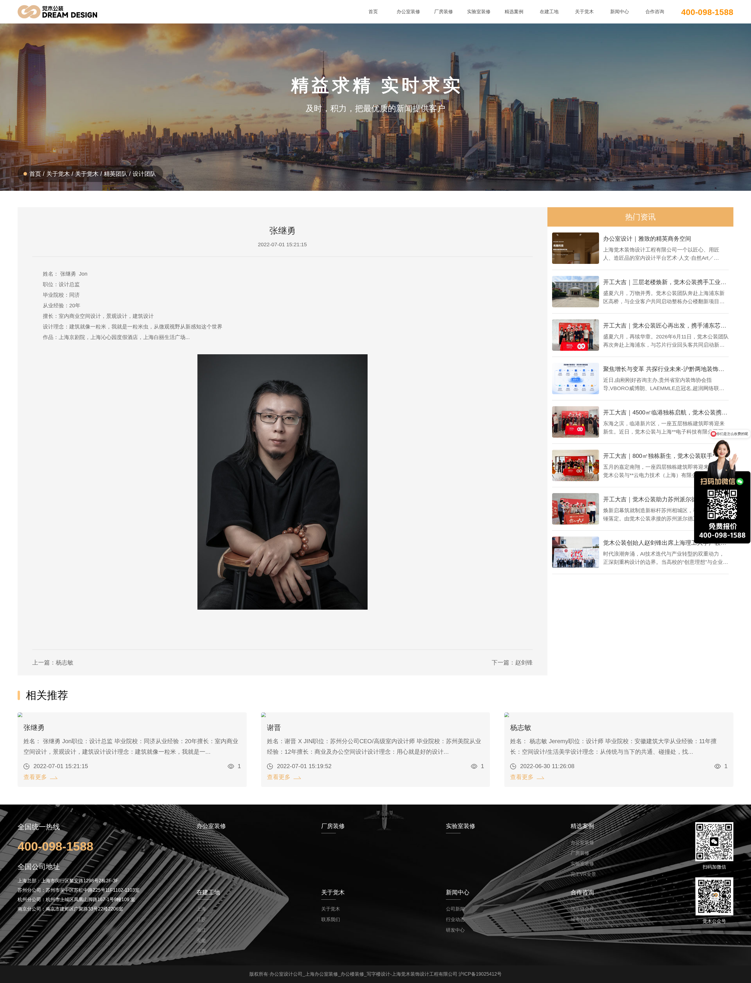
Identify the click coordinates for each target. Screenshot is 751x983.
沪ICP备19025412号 (480, 974)
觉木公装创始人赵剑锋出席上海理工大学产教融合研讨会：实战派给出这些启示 (666, 542)
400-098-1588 (707, 11)
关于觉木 (58, 174)
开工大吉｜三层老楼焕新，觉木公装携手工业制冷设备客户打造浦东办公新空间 (666, 282)
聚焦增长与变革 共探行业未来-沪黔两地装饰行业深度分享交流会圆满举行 (666, 369)
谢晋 (274, 727)
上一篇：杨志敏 (52, 662)
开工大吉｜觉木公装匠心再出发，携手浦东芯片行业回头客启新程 (666, 325)
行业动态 (455, 919)
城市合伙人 (582, 919)
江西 (201, 951)
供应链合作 (582, 908)
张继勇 (34, 727)
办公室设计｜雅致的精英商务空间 (647, 238)
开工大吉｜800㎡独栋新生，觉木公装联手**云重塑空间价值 (666, 456)
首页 (35, 174)
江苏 (201, 919)
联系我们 (330, 919)
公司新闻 (455, 908)
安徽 (201, 940)
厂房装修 (580, 853)
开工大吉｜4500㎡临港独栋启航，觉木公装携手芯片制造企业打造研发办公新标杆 (666, 412)
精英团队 (115, 174)
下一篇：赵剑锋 (512, 662)
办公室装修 (582, 842)
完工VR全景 (583, 874)
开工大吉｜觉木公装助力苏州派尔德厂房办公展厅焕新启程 (666, 499)
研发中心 (455, 930)
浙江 (201, 930)
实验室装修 (582, 863)
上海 (201, 908)
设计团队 (144, 174)
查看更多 (35, 777)
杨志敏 (520, 727)
